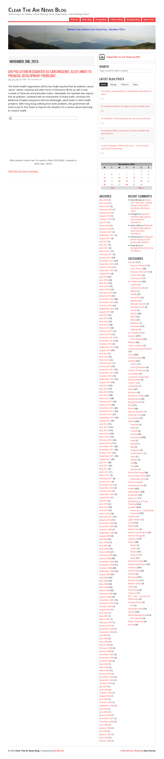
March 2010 (104, 513)
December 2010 (106, 485)
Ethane (134, 291)
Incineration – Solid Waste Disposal (142, 512)
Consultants (133, 373)
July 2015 (103, 315)
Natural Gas (133, 529)
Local (130, 522)
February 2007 (105, 622)
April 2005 (104, 667)
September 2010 (106, 494)
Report (134, 551)
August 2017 (105, 238)
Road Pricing (133, 580)
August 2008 (105, 574)
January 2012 (105, 443)
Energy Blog (101, 19)
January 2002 (105, 715)
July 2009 (103, 539)
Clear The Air (136, 268)
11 (105, 177)
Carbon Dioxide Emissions (140, 348)
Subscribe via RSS (123, 56)
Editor (24, 79)
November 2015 (106, 302)
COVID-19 (132, 383)
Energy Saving (134, 399)
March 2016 (104, 289)
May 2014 (103, 353)
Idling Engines (134, 491)
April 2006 (104, 641)
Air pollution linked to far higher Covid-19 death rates (125, 106)
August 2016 (105, 273)
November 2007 (106, 603)
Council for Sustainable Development (138, 378)
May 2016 (103, 283)
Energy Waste (134, 402)
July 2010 (103, 500)
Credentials (133, 386)
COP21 (134, 364)
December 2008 (106, 561)
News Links (149, 19)
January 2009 (105, 558)
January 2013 (105, 404)
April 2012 (104, 433)
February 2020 (105, 209)
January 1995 (105, 740)
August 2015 (105, 312)
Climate (131, 361)
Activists (131, 262)
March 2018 (104, 225)
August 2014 (105, 350)
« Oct (112, 188)
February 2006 (105, 648)
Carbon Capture (135, 345)
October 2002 (105, 702)
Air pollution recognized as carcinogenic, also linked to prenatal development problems (49, 73)
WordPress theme (131, 750)
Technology (133, 590)
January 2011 (105, 481)
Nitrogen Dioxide (138, 304)
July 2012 (103, 424)
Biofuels (131, 342)
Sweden (134, 459)
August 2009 (105, 536)
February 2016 (105, 292)
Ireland (134, 443)
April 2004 (104, 689)
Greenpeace (136, 278)
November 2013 (106, 372)
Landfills (132, 507)
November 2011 (106, 449)
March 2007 (104, 619)
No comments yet (35, 79)
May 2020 (103, 200)
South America (137, 453)
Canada (134, 431)
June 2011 (103, 465)
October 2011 (105, 452)
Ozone (134, 310)
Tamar (131, 586)
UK (132, 463)
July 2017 (103, 241)
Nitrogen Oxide (137, 307)
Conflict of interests (137, 370)
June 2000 (103, 724)
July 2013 (103, 385)
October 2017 (105, 232)
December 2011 (106, 446)
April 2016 (104, 286)
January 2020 (105, 212)
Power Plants (134, 570)
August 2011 (105, 459)
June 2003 (103, 699)
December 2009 (106, 523)
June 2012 (103, 427)
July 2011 (103, 462)
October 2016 (105, 267)
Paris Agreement (138, 367)
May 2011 (103, 469)
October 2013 (105, 376)
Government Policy (136, 475)
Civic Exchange (134, 357)
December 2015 (106, 299)
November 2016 (106, 264)
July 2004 (103, 686)
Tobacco (132, 593)
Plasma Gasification (137, 564)
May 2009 (103, 545)
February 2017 (105, 254)
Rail (132, 605)
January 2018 (105, 228)
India (133, 440)
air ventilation (134, 332)
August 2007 (105, 609)
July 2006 (103, 635)
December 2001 (106, 718)
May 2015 (103, 321)
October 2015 (105, 305)
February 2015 (105, 331)
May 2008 (103, 584)
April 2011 (104, 472)
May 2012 (103, 430)
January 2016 (105, 296)
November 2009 (106, 526)
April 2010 (104, 510)
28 (127, 184)
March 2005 (104, 670)
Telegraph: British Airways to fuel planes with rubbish (142, 239)
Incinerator (133, 495)
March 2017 (104, 251)
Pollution (132, 567)
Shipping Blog (133, 19)
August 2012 (105, 420)
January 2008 (105, 596)
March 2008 (104, 590)
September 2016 (106, 270)
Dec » (141, 188)
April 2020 (104, 203)
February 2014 (105, 363)
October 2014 (105, 344)
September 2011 (106, 456)
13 (119, 177)
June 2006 (103, 638)
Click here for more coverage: (23, 171)
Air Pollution (133, 281)
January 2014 (105, 366)
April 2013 (104, 395)
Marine (131, 526)
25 (105, 184)
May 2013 (103, 392)
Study (133, 558)
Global (131, 421)
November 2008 (106, 564)
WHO (130, 624)
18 (105, 181)
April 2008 (104, 587)
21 (127, 181)
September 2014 (106, 347)
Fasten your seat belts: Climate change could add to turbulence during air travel (141, 205)
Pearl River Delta (135, 561)
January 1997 (105, 734)
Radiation (135, 323)
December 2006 (106, 629)
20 (119, 181)
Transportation (135, 602)
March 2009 (104, 552)
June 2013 (103, 388)
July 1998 (103, 731)
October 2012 (105, 414)
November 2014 (106, 340)
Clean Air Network (139, 265)
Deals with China (138, 479)
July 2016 (103, 276)
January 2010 (105, 520)
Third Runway (137, 339)
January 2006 (105, 651)
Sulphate (134, 329)
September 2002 (106, 705)
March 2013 (104, 398)
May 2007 (103, 616)
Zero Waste (136, 618)
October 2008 (105, 568)
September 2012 (106, 417)
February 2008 (105, 593)
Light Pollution (134, 519)
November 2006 (106, 632)
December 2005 (106, 654)
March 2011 (104, 475)
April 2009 (104, 548)
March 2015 (104, 328)
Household (136, 297)
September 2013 (106, 379)
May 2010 (103, 507)
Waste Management (137, 615)
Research (135, 555)
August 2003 (105, 696)
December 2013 (106, 369)
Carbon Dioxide (138, 288)
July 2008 (103, 577)
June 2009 (103, 542)
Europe (134, 434)
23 (141, 181)
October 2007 (105, 606)
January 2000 (105, 728)
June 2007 (103, 612)
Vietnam (134, 469)
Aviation (131, 336)
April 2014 (104, 356)
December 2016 (106, 260)
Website (74, 19)
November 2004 (106, 680)
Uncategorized (135, 608)
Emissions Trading (136, 395)
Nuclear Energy (135, 535)
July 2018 (103, 222)
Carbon (134, 284)
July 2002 (103, 708)
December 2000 (106, 721)
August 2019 (105, 216)
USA (132, 466)
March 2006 (104, 645)
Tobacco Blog (116, 19)
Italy (132, 447)
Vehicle (131, 612)
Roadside (135, 326)
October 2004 (105, 683)
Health (133, 294)
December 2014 (106, 337)
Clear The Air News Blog (37, 9)
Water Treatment (136, 621)
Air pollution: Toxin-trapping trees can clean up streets (125, 118)
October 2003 (105, 692)
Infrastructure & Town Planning (138, 502)
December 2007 (106, 600)
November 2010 (106, 488)
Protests (132, 574)
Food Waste (133, 418)
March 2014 (104, 360)
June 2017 (103, 244)
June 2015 (103, 318)
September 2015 (106, 308)
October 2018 (105, 219)
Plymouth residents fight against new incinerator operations (141, 218)
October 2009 (105, 529)
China (130, 354)
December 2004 (106, 677)
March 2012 (104, 436)
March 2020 (104, 206)
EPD (130, 405)
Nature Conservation (137, 532)
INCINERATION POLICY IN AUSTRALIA (142, 249)
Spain (133, 456)
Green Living (133, 482)
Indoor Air (132, 498)
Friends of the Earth (139, 272)
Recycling (132, 577)
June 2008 (103, 580)
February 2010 (105, 516)
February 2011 (105, 478)
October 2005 (105, 661)
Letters (134, 548)
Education (132, 392)
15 (134, 177)
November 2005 (106, 657)
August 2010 (105, 497)
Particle (134, 313)
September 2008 (106, 571)
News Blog (87, 19)
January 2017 (105, 257)
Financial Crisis (134, 415)
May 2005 (103, 664)
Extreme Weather (136, 411)
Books (133, 545)
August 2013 (105, 382)
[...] (102, 98)
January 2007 (105, 625)
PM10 (133, 316)
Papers (131, 542)
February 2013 (105, 401)
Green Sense (136, 275)
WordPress (58, 750)
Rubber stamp (134, 583)
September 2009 (106, 532)
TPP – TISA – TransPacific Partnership (139, 597)
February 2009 (105, 555)
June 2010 (103, 504)
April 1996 (104, 737)
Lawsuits (132, 516)
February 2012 (105, 440)
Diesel (131, 389)
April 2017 (104, 248)
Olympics (132, 538)
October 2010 (105, 491)
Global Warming (135, 472)
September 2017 (106, 235)
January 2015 (105, 334)
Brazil (133, 427)
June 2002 (103, 712)
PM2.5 (133, 320)
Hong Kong (136, 437)
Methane (134, 300)
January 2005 (105, 673)
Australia (135, 424)
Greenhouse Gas (135, 485)
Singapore (135, 450)
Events (131, 408)
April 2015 (104, 324)
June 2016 (103, 280)
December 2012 (106, 408)
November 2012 (106, 411)
